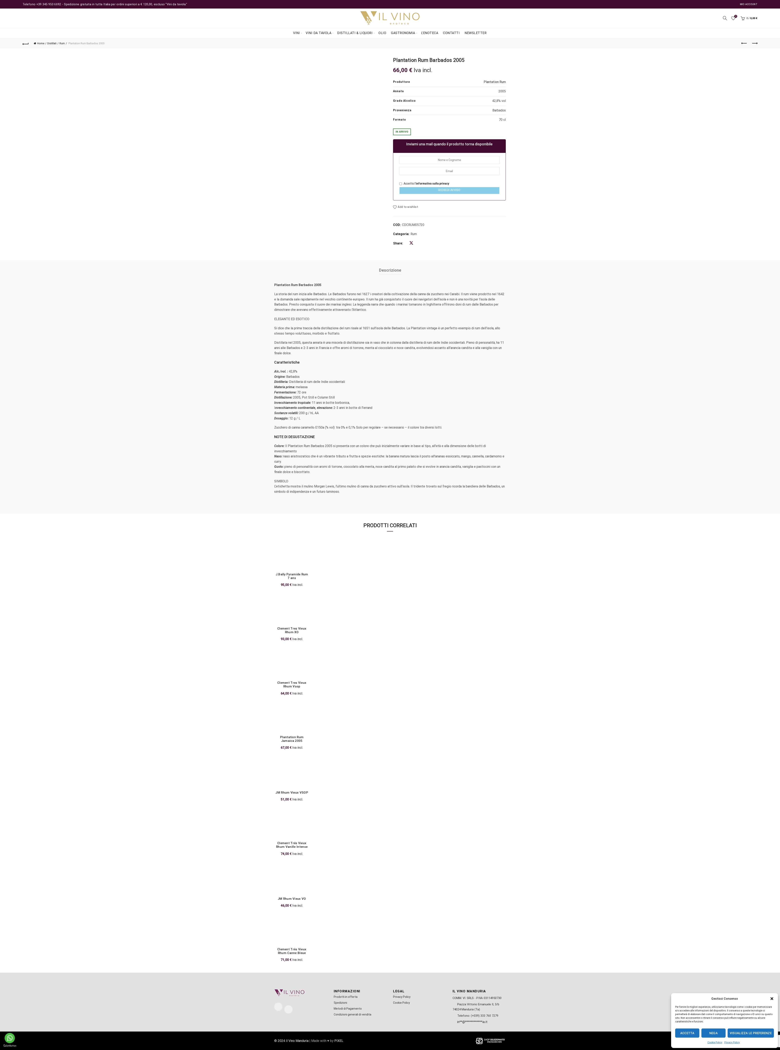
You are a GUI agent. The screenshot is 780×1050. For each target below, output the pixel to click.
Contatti (451, 33)
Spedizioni (340, 1002)
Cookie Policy (714, 1042)
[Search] (725, 18)
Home (40, 43)
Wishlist (735, 16)
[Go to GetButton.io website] (9, 1046)
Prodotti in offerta (346, 996)
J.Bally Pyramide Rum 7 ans (292, 576)
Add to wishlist (408, 206)
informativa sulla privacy (432, 183)
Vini (296, 33)
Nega (713, 1033)
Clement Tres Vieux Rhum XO (291, 630)
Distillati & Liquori (355, 33)
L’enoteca (429, 33)
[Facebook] (278, 1007)
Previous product (744, 43)
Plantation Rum (495, 82)
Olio (382, 33)
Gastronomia (403, 33)
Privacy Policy (732, 1042)
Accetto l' (426, 183)
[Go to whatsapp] (10, 1038)
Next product (754, 43)
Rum (62, 43)
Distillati (51, 43)
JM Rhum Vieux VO (292, 899)
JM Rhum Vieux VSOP (291, 792)
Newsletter (475, 33)
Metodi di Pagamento (348, 1008)
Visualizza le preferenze (751, 1033)
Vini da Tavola (318, 33)
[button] (772, 999)
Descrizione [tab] (390, 270)
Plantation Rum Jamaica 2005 (291, 739)
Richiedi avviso (449, 190)
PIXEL (338, 1041)
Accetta (687, 1033)
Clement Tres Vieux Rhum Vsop (291, 684)
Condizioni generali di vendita (352, 1014)
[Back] (26, 43)
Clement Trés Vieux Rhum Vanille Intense (292, 845)
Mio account (748, 4)
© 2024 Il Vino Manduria (291, 1041)
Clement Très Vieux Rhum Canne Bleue (291, 951)
